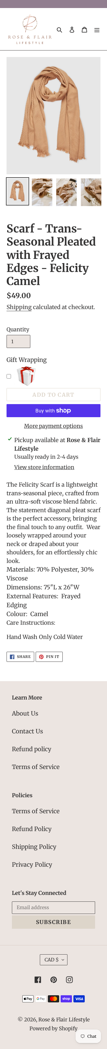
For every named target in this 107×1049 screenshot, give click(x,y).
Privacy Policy (32, 864)
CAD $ (52, 960)
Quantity (18, 329)
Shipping (19, 307)
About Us (25, 713)
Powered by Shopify (53, 1028)
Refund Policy (32, 829)
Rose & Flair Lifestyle (64, 1019)
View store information (44, 467)
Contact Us (27, 731)
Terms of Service (35, 766)
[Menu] (97, 29)
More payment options (53, 426)
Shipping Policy (34, 846)
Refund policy (31, 749)
